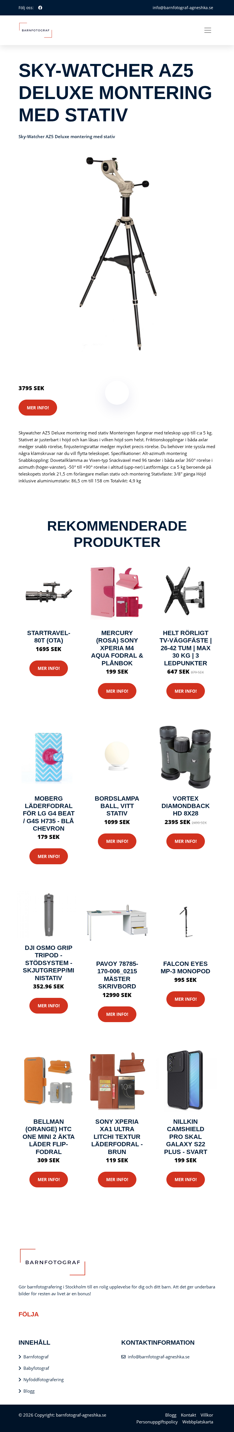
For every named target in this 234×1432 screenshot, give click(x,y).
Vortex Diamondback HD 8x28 (186, 806)
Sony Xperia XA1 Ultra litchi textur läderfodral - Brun (117, 1136)
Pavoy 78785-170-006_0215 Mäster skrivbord (117, 975)
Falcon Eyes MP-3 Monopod (185, 967)
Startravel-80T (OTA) (48, 636)
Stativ (68, 364)
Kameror (52, 364)
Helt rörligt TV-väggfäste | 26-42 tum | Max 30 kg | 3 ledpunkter (186, 648)
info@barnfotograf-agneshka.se (183, 7)
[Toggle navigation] (207, 30)
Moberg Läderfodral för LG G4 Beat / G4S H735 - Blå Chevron (48, 813)
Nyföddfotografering (43, 1379)
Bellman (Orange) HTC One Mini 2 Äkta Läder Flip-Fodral (49, 1136)
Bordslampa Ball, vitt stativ (117, 806)
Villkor (207, 1415)
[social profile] (40, 7)
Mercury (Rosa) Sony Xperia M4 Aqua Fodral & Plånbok (117, 648)
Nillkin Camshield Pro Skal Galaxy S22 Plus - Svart (185, 1136)
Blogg (29, 1391)
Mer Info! (38, 407)
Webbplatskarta (197, 1422)
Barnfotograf (36, 1357)
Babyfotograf (36, 1368)
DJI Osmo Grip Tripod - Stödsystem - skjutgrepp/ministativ (48, 963)
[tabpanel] (117, 253)
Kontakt (188, 1415)
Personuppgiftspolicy (157, 1422)
